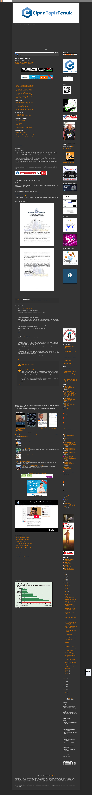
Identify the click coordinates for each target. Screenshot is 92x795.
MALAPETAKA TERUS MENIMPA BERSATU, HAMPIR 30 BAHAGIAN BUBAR (70, 478)
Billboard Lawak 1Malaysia (21, 132)
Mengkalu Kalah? (19, 145)
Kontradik (30, 300)
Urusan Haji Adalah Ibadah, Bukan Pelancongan (25, 85)
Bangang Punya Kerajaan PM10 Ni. (22, 537)
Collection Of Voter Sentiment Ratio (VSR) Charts (25, 109)
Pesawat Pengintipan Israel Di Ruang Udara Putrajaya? (70, 609)
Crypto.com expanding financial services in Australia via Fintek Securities (69, 374)
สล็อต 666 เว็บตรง (67, 496)
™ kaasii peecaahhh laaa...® (69, 448)
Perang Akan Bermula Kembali (70, 606)
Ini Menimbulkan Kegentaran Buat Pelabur (70, 616)
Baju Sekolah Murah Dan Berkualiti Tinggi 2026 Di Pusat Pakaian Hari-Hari (70, 487)
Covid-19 (27, 300)
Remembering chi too (67, 468)
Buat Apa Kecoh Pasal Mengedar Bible (23, 87)
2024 (65, 577)
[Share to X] (26, 299)
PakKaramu (66, 434)
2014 (65, 686)
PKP (42, 300)
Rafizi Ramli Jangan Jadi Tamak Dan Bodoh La (24, 136)
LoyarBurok (66, 467)
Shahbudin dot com (68, 476)
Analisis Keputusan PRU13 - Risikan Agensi (24, 107)
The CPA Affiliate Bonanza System (70, 351)
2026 (65, 574)
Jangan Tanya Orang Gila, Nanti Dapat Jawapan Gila (71, 665)
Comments (66, 80)
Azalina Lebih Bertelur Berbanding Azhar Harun (70, 605)
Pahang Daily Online (68, 391)
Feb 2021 (67, 673)
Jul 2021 (66, 591)
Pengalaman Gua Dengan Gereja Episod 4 (24, 93)
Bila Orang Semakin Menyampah (71, 662)
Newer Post (17, 434)
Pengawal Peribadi (30, 427)
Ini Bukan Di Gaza (68, 620)
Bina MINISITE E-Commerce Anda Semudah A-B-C (24, 63)
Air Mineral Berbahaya (68, 361)
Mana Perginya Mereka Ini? (70, 639)
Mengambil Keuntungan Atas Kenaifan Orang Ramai (25, 83)
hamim (22, 364)
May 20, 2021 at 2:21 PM (29, 364)
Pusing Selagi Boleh (20, 554)
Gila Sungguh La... (68, 652)
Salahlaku (47, 300)
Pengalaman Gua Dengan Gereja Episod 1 (24, 89)
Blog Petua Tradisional (68, 456)
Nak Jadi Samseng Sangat (70, 659)
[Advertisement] (39, 42)
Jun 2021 (67, 593)
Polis (44, 300)
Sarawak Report (67, 428)
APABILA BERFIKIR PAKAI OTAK (69, 435)
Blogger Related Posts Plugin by (21, 432)
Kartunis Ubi (66, 495)
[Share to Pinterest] (28, 299)
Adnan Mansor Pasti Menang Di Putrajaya (23, 138)
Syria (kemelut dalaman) (20, 114)
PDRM (40, 300)
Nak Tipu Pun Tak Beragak (70, 661)
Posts (65, 78)
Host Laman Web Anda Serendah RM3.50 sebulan (24, 62)
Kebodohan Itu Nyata (69, 624)
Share (87, 674)
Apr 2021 (67, 670)
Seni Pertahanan (19, 123)
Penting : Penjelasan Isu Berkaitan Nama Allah (24, 86)
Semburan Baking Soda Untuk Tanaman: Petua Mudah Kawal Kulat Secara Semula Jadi (70, 458)
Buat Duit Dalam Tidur (67, 148)
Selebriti (53, 300)
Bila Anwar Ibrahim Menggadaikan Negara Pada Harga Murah (33, 465)
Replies (20, 362)
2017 (65, 681)
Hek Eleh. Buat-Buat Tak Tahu (70, 653)
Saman (50, 300)
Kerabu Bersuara (67, 503)
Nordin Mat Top (19, 121)
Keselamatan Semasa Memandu (70, 357)
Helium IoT (66, 565)
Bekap (24, 300)
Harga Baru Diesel (67, 360)
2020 (65, 676)
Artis (18, 300)
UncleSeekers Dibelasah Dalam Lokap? (23, 547)
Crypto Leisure (67, 562)
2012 (65, 689)
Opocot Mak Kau (68, 637)
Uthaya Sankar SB (67, 386)
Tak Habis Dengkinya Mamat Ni (70, 666)
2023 (65, 579)
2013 (65, 687)
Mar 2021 (67, 671)
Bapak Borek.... (67, 642)
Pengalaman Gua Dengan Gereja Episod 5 (24, 94)
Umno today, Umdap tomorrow (69, 500)
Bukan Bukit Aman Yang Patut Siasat (22, 556)
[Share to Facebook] (27, 299)
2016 (65, 683)
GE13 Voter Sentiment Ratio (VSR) (22, 106)
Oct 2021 (66, 586)
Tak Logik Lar (67, 619)
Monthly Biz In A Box (67, 352)
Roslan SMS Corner (68, 398)
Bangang (21, 300)
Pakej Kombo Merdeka (68, 439)
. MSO (65, 413)
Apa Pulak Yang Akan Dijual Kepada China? (24, 543)
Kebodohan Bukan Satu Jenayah (71, 633)
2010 (65, 692)
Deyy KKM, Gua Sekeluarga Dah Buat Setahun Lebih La (71, 627)
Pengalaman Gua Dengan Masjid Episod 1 (24, 96)
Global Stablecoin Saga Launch (69, 569)
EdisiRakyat (66, 490)
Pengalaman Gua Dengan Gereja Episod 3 (24, 92)
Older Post (56, 434)
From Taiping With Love (26, 448)
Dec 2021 (67, 583)
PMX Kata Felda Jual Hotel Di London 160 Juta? (25, 134)
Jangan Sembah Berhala (69, 596)
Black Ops (18, 124)
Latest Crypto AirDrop (67, 563)
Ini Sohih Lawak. (68, 628)
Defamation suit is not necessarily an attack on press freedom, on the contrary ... (70, 425)
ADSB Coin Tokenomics (68, 560)
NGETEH (65, 453)
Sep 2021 (67, 588)
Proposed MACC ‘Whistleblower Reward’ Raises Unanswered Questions (69, 430)
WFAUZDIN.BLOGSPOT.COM (69, 452)
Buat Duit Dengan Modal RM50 (68, 162)
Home (37, 434)
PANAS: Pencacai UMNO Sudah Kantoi (23, 461)
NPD (38, 300)
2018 (65, 680)
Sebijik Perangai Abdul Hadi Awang (22, 539)
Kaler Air (17, 143)
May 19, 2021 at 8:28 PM (27, 308)
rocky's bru (66, 422)
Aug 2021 (67, 590)
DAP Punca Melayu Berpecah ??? (69, 449)
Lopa (33, 300)
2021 (65, 582)
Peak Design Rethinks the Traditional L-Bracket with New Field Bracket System (70, 444)
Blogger (53, 775)
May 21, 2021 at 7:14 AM (29, 369)
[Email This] (23, 299)
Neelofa (35, 300)
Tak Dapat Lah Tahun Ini (69, 646)
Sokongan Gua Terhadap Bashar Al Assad (23, 115)
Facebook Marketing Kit (68, 348)
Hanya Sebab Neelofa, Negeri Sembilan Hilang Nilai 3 (70, 623)
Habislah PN (18, 549)
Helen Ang (66, 499)
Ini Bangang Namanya (69, 650)
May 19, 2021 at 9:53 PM (27, 336)
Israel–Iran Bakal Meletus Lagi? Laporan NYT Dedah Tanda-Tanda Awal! (69, 505)
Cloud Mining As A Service (69, 568)
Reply (19, 332)
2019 (65, 678)
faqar (65, 471)
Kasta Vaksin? (67, 668)
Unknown (23, 369)
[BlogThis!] (25, 299)
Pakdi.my (66, 408)
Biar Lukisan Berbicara (69, 657)
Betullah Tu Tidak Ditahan (69, 597)
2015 (65, 684)
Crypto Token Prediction (68, 559)
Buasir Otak (66, 403)
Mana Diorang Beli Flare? (69, 640)
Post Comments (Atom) (24, 436)
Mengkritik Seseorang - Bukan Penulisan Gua (24, 102)
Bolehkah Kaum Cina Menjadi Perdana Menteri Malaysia (26, 103)
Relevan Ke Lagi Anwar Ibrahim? (71, 617)
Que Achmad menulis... (68, 484)
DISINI (27, 60)
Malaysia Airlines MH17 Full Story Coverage (24, 127)
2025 (65, 576)
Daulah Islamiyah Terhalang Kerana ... (23, 97)
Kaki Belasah (66, 438)
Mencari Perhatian (68, 634)
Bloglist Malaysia (67, 462)
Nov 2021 (67, 585)
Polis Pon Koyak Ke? (69, 610)
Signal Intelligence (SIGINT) (21, 120)
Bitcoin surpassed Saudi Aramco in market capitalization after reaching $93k (70, 380)
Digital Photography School (69, 442)
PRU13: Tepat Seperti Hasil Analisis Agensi (24, 105)
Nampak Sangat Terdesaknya (70, 636)
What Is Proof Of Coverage (68, 566)
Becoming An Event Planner (69, 350)
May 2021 (67, 594)
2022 (65, 580)
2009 (65, 694)
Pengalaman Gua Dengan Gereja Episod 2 (24, 90)
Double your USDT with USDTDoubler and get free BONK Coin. (70, 369)
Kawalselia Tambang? (68, 363)
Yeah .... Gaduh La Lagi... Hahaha (22, 545)
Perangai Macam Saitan (68, 359)
